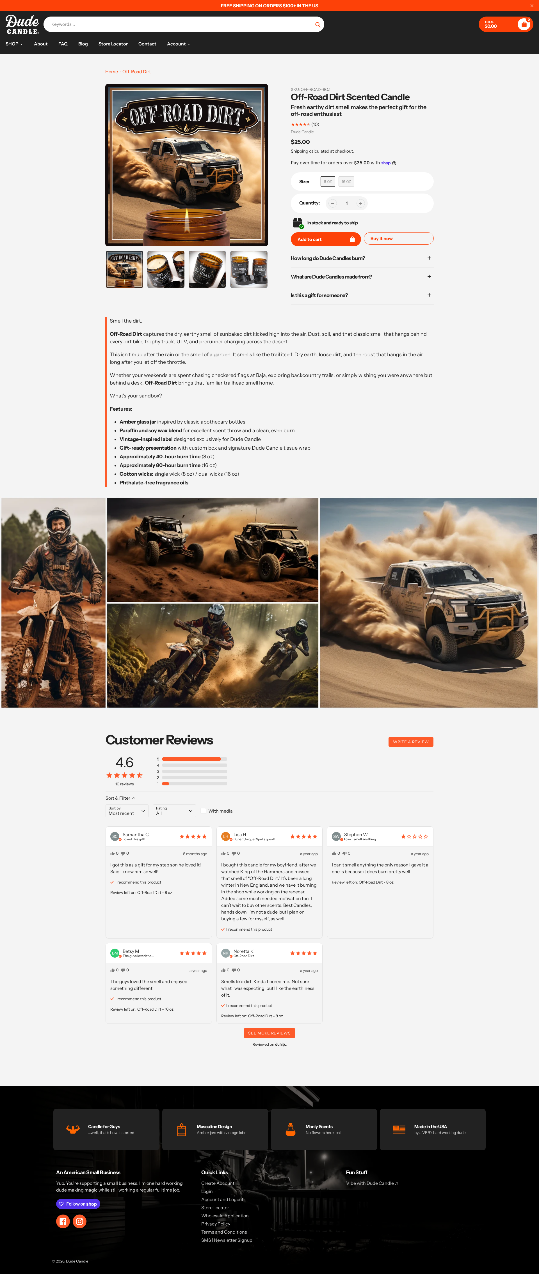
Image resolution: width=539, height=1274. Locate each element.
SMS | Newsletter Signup (226, 1240)
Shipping (299, 151)
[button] (192, 759)
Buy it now (382, 238)
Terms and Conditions (224, 1232)
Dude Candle (302, 131)
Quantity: (309, 203)
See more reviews (269, 1033)
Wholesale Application (225, 1215)
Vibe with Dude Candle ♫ (372, 1183)
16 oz (346, 181)
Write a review (411, 741)
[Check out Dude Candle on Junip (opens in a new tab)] (280, 1044)
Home (111, 71)
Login (207, 1191)
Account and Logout (222, 1199)
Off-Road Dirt (136, 71)
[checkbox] (221, 811)
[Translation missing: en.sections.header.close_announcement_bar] (532, 5)
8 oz (328, 181)
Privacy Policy (215, 1224)
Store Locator (215, 1207)
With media (220, 811)
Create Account (217, 1183)
